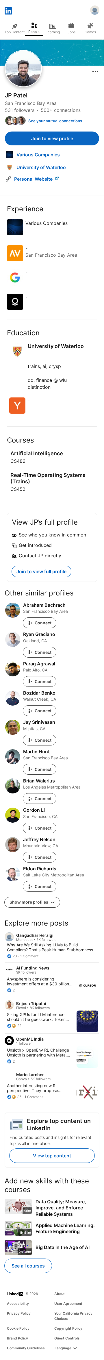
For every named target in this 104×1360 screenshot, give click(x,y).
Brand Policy (17, 1338)
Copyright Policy (68, 1328)
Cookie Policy (18, 1328)
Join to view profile (52, 138)
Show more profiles (29, 902)
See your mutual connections (55, 121)
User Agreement (68, 1303)
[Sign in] (94, 10)
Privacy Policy (19, 1313)
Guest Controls (67, 1338)
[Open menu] (95, 71)
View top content (52, 1156)
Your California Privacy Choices (73, 1316)
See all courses (28, 1266)
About (59, 1293)
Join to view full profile (41, 571)
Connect (43, 622)
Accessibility (18, 1303)
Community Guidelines (26, 1348)
